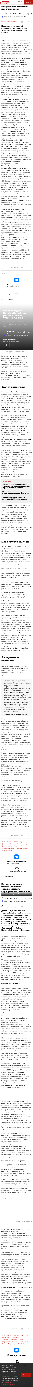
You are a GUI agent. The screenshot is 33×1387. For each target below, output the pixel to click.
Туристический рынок (8, 844)
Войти (28, 2)
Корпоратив (15, 1337)
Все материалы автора (9, 21)
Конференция (12, 1344)
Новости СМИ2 (7, 300)
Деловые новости (7, 846)
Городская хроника (7, 850)
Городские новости (22, 848)
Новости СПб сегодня (8, 848)
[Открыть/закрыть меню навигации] (19, 2)
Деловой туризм (18, 1335)
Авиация (25, 844)
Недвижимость (24, 1342)
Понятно (26, 1375)
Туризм (22, 842)
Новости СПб (18, 846)
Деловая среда (6, 1337)
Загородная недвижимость (9, 1342)
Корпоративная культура (9, 1340)
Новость (8, 842)
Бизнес (4, 1344)
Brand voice (21, 1344)
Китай (19, 844)
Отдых (16, 842)
